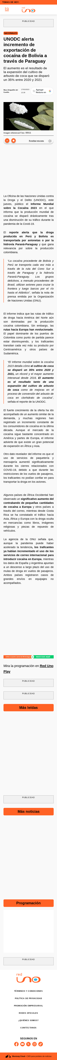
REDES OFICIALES (28, 1013)
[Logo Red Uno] (29, 9)
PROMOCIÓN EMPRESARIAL (28, 1006)
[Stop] (13, 140)
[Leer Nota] (7, 140)
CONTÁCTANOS (28, 1028)
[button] (6, 10)
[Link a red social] (16, 1044)
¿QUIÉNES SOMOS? (28, 1020)
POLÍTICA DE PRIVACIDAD (28, 998)
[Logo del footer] (29, 982)
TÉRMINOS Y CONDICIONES (28, 991)
